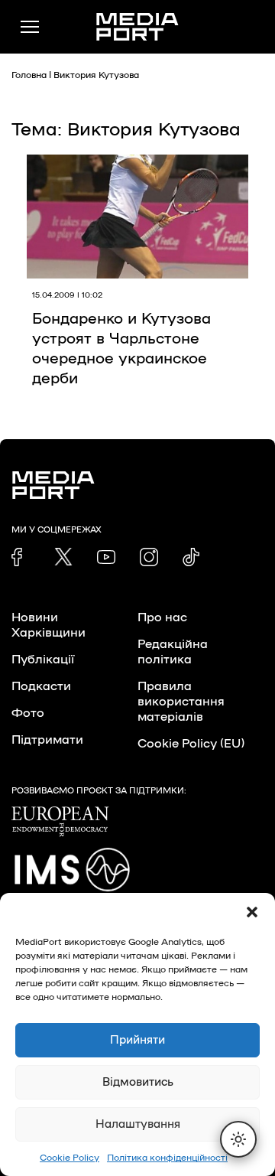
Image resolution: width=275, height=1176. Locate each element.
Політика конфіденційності (167, 1157)
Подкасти (41, 686)
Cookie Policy (69, 1157)
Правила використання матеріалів (181, 701)
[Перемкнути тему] (238, 1139)
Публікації (42, 659)
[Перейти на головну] (137, 26)
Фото (27, 713)
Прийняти (137, 1040)
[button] (252, 912)
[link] (20, 557)
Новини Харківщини (48, 625)
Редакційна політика (173, 652)
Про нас (162, 617)
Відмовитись (137, 1082)
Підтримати (47, 740)
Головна (29, 75)
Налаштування (137, 1124)
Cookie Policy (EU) (191, 744)
